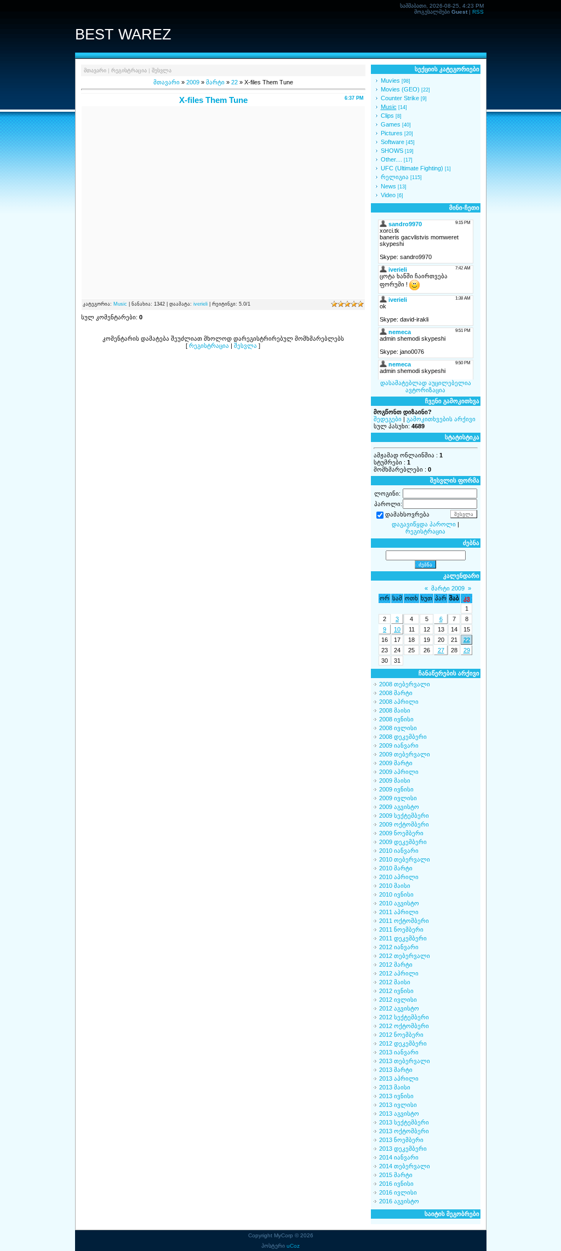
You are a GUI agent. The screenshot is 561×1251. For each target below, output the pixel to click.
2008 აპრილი (399, 701)
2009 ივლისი (398, 798)
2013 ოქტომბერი (404, 1131)
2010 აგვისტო (399, 903)
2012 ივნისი (396, 991)
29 (466, 650)
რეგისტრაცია (129, 70)
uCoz (293, 1246)
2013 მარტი (396, 1069)
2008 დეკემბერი (403, 736)
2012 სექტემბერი (404, 1017)
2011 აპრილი (399, 912)
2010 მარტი (396, 868)
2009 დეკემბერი (403, 842)
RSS (478, 12)
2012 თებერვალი (404, 955)
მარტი (215, 82)
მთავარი (95, 70)
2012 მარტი (396, 964)
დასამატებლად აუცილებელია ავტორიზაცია (425, 386)
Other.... (391, 159)
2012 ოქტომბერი (404, 1026)
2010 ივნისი (396, 894)
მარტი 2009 (448, 588)
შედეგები (388, 419)
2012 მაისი (394, 982)
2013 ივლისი (398, 1104)
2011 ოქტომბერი (404, 920)
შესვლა (161, 70)
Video (388, 195)
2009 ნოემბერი (401, 833)
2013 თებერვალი (404, 1061)
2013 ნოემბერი (401, 1140)
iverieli (200, 304)
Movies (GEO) (400, 89)
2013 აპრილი (399, 1078)
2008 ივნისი (396, 719)
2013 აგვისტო (399, 1113)
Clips (387, 115)
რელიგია (395, 177)
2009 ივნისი (396, 789)
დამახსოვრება (407, 515)
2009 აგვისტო (399, 807)
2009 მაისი (394, 780)
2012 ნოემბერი (401, 1034)
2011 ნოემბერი (401, 929)
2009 (192, 82)
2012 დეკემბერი (403, 1043)
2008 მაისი (394, 710)
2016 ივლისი (398, 1192)
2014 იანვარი (399, 1157)
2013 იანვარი (399, 1052)
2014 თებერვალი (404, 1166)
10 (397, 629)
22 (234, 82)
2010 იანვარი (399, 850)
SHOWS (392, 150)
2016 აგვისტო (399, 1201)
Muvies (390, 80)
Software (392, 142)
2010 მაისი (394, 885)
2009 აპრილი (399, 771)
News (388, 186)
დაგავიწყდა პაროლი (424, 524)
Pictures (392, 133)
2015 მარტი (396, 1175)
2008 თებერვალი (404, 684)
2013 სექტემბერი (404, 1122)
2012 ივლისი (398, 999)
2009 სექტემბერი (404, 815)
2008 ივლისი (398, 728)
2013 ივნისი (396, 1096)
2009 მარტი (396, 763)
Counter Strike (400, 98)
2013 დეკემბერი (403, 1148)
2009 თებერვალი (404, 754)
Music (120, 304)
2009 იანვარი (399, 745)
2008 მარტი (396, 693)
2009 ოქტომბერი (404, 824)
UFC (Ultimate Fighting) (412, 168)
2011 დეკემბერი (403, 938)
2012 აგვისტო (399, 1008)
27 (441, 650)
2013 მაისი (394, 1087)
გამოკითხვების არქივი (441, 419)
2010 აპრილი (399, 877)
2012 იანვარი (399, 947)
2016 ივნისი (396, 1183)
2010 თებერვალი (404, 859)
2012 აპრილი (399, 973)
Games (390, 124)
